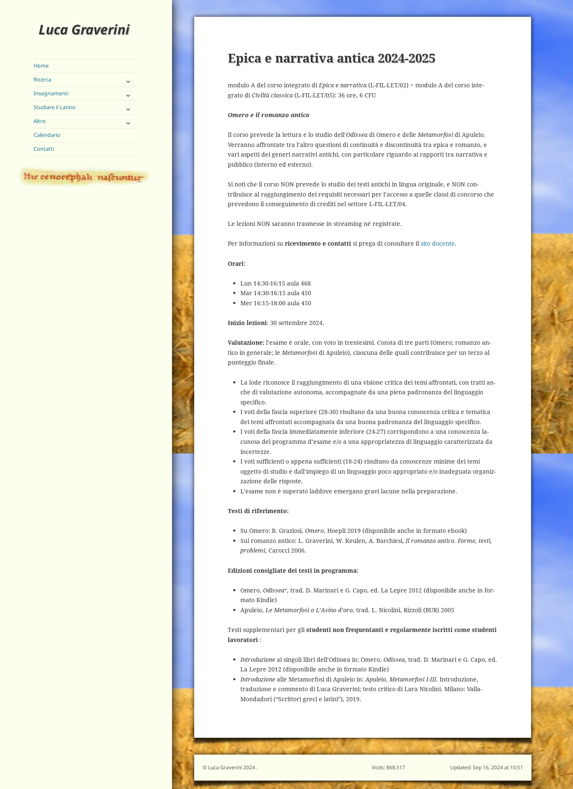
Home (41, 65)
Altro (40, 121)
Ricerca (42, 79)
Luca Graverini (84, 29)
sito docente (438, 243)
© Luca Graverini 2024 (229, 767)
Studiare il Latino (55, 107)
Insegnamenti (51, 93)
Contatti (44, 148)
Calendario (47, 135)
